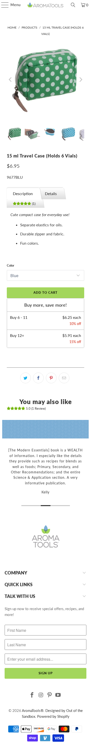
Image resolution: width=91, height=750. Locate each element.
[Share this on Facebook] (38, 378)
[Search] (73, 5)
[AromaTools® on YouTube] (58, 695)
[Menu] (2, 5)
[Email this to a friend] (64, 378)
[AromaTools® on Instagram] (41, 695)
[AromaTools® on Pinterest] (49, 695)
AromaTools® (32, 710)
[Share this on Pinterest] (51, 378)
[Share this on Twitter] (25, 378)
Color (10, 265)
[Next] (80, 79)
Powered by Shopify (53, 716)
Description (23, 193)
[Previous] (10, 79)
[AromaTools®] (45, 5)
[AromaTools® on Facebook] (32, 695)
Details (51, 193)
